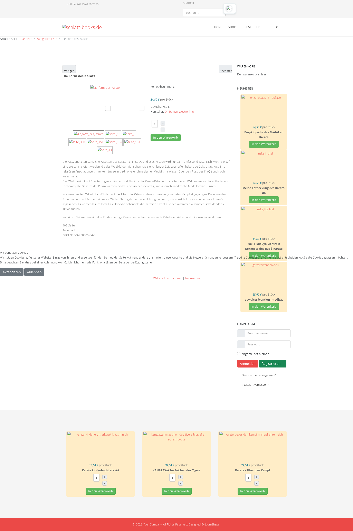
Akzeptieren (12, 272)
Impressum (192, 278)
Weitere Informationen (167, 278)
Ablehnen (34, 272)
